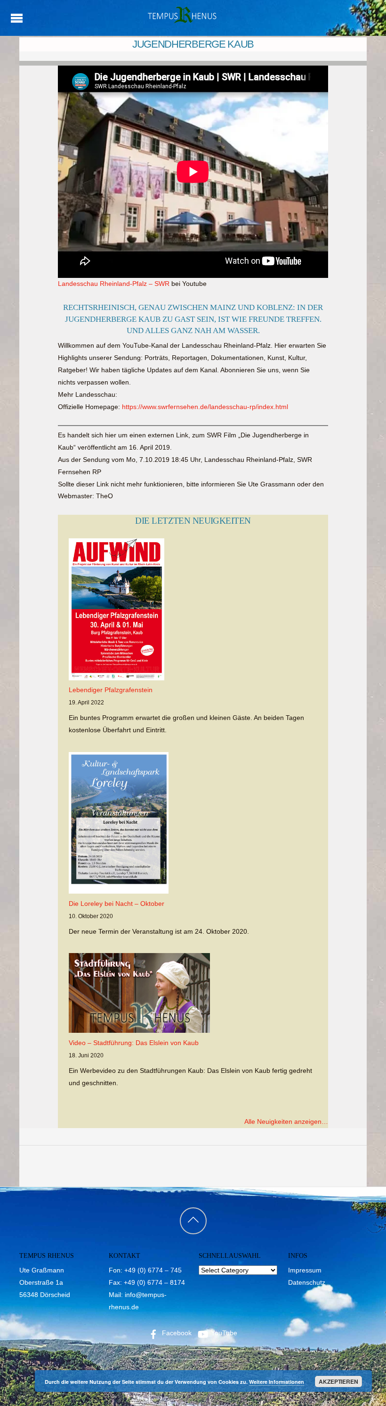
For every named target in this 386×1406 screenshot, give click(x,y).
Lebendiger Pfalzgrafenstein (111, 690)
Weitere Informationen (276, 1381)
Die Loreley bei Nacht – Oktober (116, 903)
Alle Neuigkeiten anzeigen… (286, 1121)
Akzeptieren (338, 1381)
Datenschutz (306, 1282)
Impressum (305, 1270)
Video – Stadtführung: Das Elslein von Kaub (134, 1042)
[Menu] (16, 18)
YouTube (223, 1333)
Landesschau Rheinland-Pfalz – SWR (113, 283)
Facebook (176, 1333)
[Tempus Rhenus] (181, 20)
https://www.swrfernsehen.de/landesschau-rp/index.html (205, 406)
